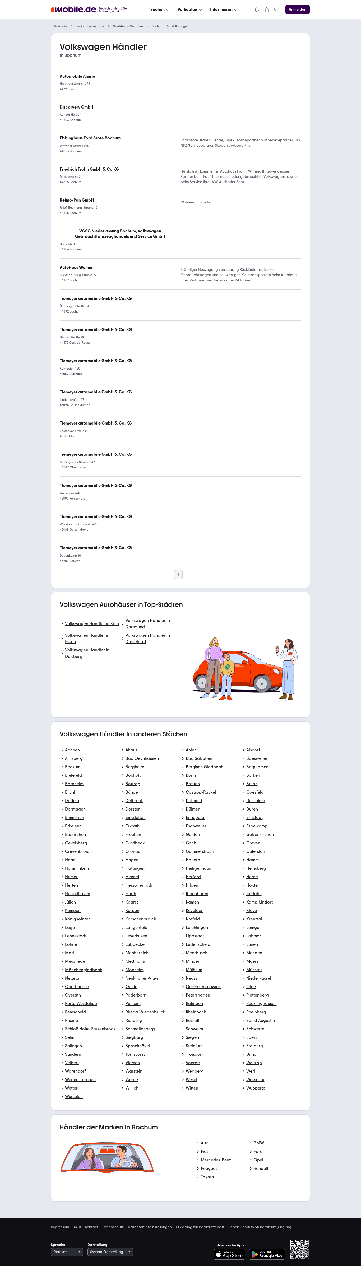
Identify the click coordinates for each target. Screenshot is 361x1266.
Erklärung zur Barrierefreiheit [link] (200, 1227)
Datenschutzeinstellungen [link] (150, 1227)
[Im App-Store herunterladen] (231, 1254)
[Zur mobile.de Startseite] (94, 9)
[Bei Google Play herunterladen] (267, 1254)
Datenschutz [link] (113, 1227)
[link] (266, 9)
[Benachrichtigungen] (257, 9)
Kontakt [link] (91, 1227)
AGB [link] (77, 1227)
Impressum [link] (60, 1227)
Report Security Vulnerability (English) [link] (259, 1227)
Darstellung (97, 1244)
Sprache (58, 1244)
